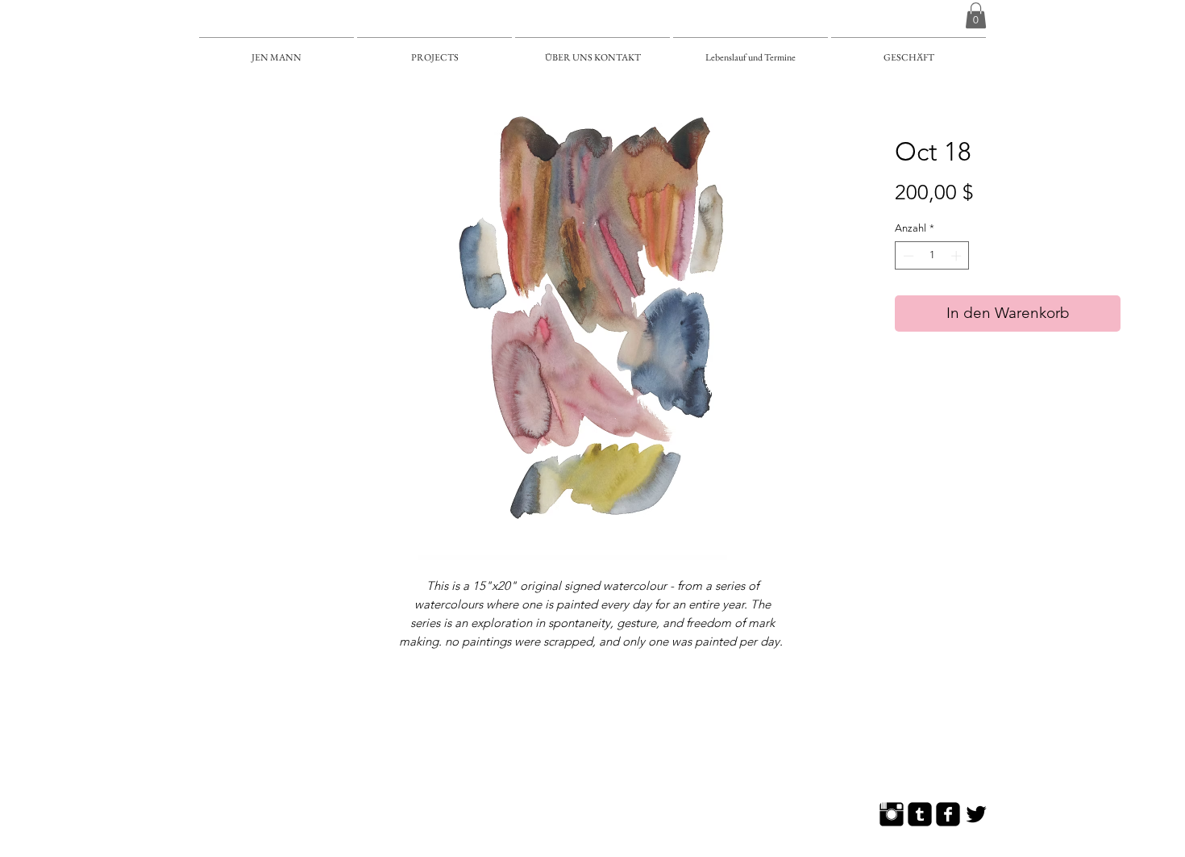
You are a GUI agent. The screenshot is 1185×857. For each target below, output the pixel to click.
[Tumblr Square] (920, 814)
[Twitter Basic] (976, 814)
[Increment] (957, 256)
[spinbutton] (932, 256)
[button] (976, 15)
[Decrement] (907, 256)
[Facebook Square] (948, 814)
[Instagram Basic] (891, 814)
